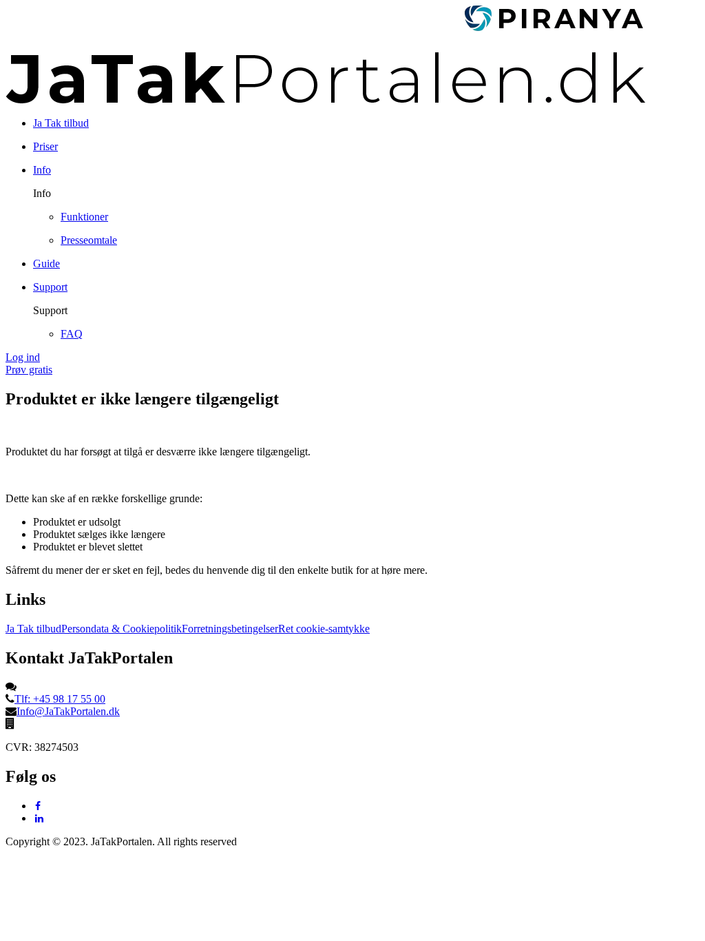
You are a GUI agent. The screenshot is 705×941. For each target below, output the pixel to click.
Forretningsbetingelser (230, 628)
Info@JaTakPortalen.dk (68, 711)
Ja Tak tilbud (33, 628)
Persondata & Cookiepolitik (121, 628)
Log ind (23, 357)
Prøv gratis (29, 369)
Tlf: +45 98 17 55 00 (59, 699)
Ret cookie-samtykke (324, 628)
